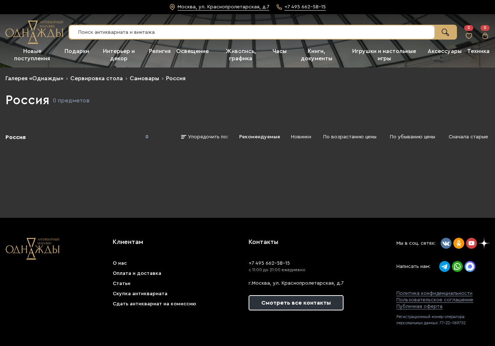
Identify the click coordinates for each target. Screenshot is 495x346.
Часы (280, 51)
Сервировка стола (96, 78)
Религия (160, 51)
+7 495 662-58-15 (269, 263)
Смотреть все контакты (296, 303)
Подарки (77, 51)
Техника (478, 51)
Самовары (144, 78)
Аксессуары (445, 51)
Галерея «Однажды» (34, 78)
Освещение (192, 51)
